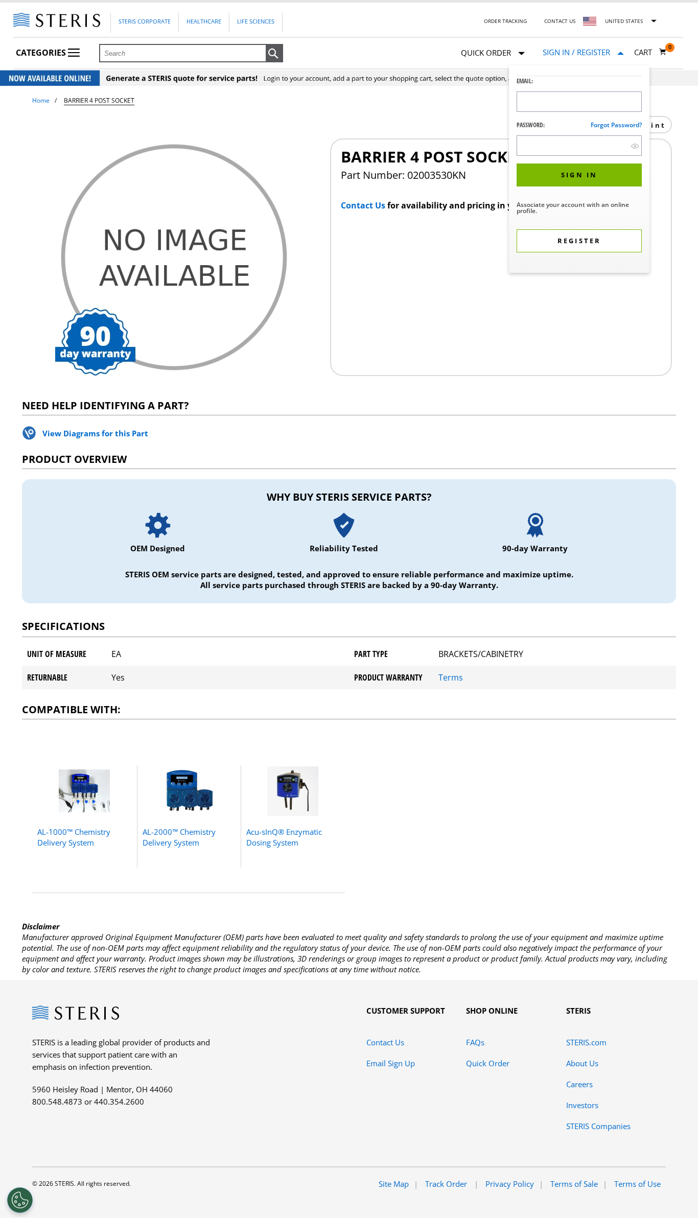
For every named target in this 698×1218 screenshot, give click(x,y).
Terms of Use (637, 1184)
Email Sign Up (390, 1063)
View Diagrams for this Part (95, 433)
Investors (582, 1105)
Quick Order (487, 1063)
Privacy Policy (509, 1184)
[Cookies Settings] (20, 1200)
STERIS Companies (598, 1126)
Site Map (394, 1184)
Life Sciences (255, 21)
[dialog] (579, 170)
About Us (582, 1063)
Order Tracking (505, 21)
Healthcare (204, 21)
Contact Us (559, 21)
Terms (450, 677)
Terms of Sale (574, 1184)
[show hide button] (635, 146)
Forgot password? (616, 125)
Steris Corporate (145, 21)
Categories (42, 52)
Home (41, 100)
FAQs (475, 1042)
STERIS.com (586, 1042)
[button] (274, 53)
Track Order (447, 1184)
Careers (579, 1084)
